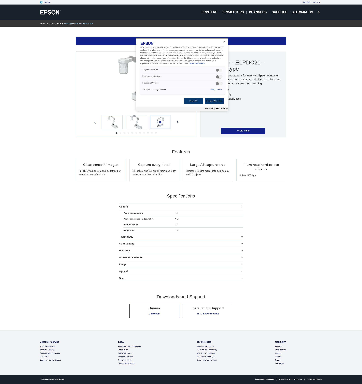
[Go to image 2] (120, 133)
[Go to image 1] (116, 133)
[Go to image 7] (140, 133)
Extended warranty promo (50, 353)
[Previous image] (95, 122)
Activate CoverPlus (47, 350)
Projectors (233, 12)
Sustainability (280, 350)
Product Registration (48, 346)
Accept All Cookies (214, 101)
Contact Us (44, 357)
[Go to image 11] (156, 133)
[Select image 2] (136, 122)
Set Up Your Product (208, 313)
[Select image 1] (112, 122)
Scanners (258, 12)
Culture (278, 357)
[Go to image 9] (148, 133)
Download (154, 313)
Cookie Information (314, 379)
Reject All (193, 101)
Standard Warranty (125, 357)
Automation (302, 12)
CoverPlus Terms (124, 360)
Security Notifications (126, 363)
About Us (278, 346)
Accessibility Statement (264, 379)
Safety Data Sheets (125, 353)
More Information (197, 63)
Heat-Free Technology (205, 346)
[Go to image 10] (152, 133)
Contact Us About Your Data (290, 379)
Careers (278, 353)
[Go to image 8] (144, 133)
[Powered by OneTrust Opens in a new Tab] (216, 109)
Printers (209, 12)
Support (306, 2)
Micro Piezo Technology (206, 353)
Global (277, 360)
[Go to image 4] (128, 133)
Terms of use (123, 350)
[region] (182, 74)
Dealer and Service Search (50, 360)
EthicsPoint (279, 363)
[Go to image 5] (132, 133)
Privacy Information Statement (129, 346)
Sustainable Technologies (207, 360)
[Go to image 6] (136, 133)
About (315, 2)
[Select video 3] (160, 122)
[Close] (224, 42)
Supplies (279, 12)
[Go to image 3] (124, 133)
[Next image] (177, 122)
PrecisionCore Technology (207, 350)
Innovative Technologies (206, 357)
